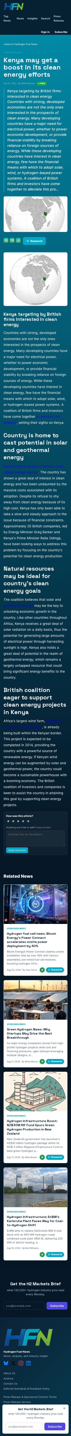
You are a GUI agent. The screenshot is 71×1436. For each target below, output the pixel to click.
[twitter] (13, 1363)
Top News (7, 18)
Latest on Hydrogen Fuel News (20, 44)
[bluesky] (6, 1363)
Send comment (17, 850)
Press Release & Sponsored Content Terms (30, 1396)
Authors (8, 1378)
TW (12, 240)
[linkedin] (28, 1363)
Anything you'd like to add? (28, 827)
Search (45, 18)
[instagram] (21, 1363)
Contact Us (10, 1383)
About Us (9, 1373)
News (20, 18)
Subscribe (61, 31)
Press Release (59, 18)
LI (18, 240)
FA (6, 240)
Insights (32, 18)
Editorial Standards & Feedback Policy (27, 1388)
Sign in (45, 31)
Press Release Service (17, 1402)
